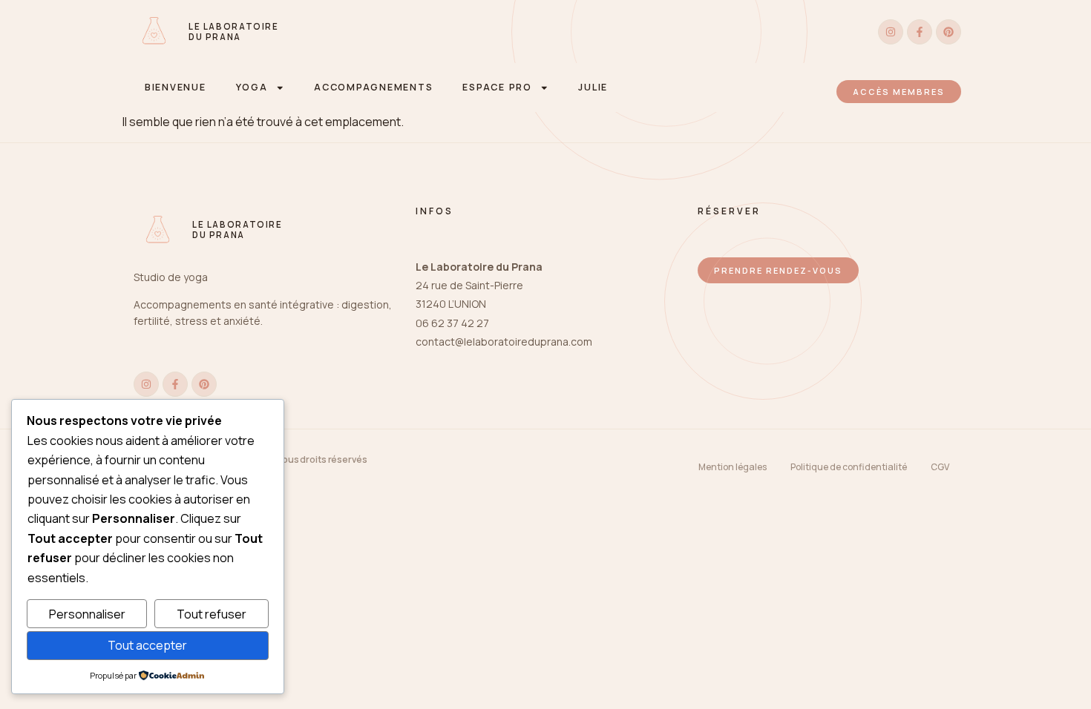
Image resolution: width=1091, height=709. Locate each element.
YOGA (252, 87)
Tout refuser (211, 614)
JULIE (593, 87)
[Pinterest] (948, 31)
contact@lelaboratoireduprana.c (496, 341)
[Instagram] (890, 31)
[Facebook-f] (919, 31)
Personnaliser (87, 614)
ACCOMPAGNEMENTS (373, 87)
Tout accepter (147, 645)
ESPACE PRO (496, 87)
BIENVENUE (175, 87)
